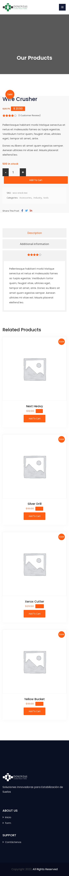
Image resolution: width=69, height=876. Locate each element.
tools (46, 197)
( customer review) (29, 115)
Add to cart (35, 180)
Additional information (34, 244)
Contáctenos (13, 842)
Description (34, 233)
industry (37, 197)
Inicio (8, 817)
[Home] (15, 7)
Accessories (25, 197)
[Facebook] (22, 211)
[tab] (34, 233)
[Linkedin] (31, 211)
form (8, 823)
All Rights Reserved (45, 869)
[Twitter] (26, 211)
